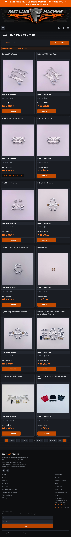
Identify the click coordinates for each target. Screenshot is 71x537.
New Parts (5, 478)
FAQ (56, 484)
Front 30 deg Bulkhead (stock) (13, 119)
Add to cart (11, 111)
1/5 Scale (5, 486)
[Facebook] (3, 470)
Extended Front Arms (9, 54)
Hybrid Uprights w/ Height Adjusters (15, 247)
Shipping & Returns (60, 481)
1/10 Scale (9, 43)
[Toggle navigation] (3, 28)
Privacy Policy (59, 489)
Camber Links (42, 247)
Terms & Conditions (61, 492)
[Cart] (68, 28)
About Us (58, 478)
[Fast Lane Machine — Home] (35, 16)
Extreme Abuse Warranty (9, 489)
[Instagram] (7, 470)
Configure (47, 433)
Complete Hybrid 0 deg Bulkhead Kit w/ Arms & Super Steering (51, 313)
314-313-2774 (58, 507)
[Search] (59, 28)
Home (3, 43)
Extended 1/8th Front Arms (47, 54)
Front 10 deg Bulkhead (45, 119)
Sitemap (4, 498)
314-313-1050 (58, 505)
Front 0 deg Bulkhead (9, 183)
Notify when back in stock (13, 175)
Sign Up (28, 526)
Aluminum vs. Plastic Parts (9, 492)
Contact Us (58, 486)
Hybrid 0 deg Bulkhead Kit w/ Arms (14, 312)
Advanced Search (7, 495)
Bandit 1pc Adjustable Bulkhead (13, 376)
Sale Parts (5, 481)
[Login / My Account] (63, 28)
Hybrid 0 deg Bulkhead (45, 183)
